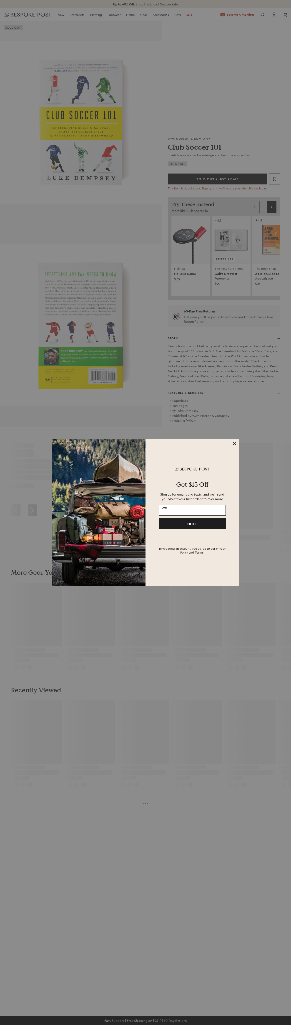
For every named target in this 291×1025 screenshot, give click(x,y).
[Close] (234, 443)
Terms (199, 552)
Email (165, 507)
